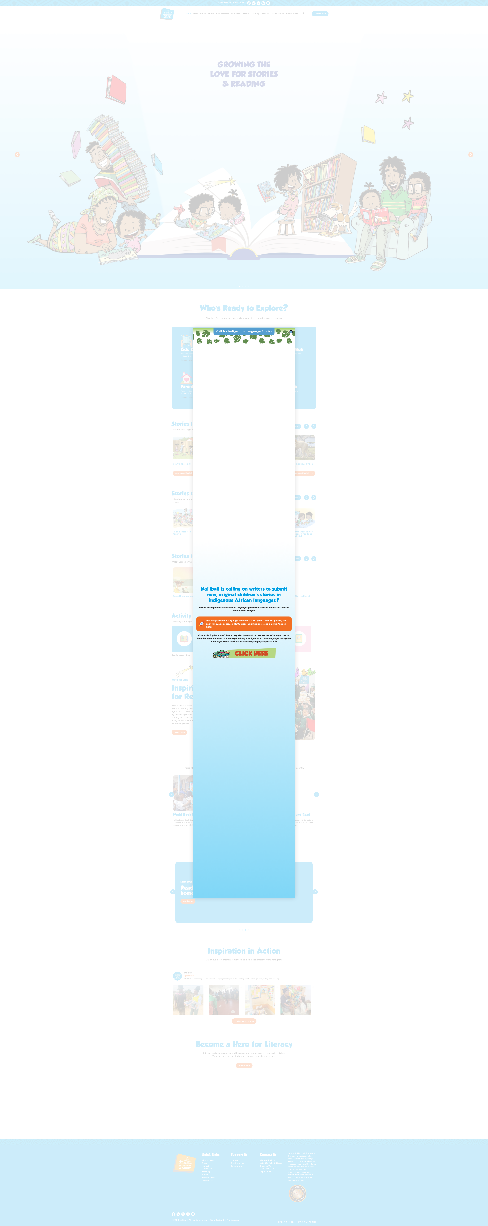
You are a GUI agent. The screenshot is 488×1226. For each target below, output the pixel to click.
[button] (291, 332)
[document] (244, 613)
